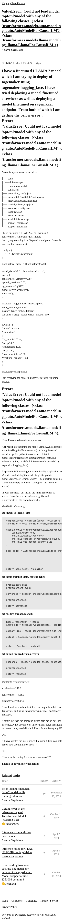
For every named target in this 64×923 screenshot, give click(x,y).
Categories (16, 900)
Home (5, 900)
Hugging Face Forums (13, 3)
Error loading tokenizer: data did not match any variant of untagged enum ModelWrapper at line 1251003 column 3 (17, 872)
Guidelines (31, 900)
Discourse (20, 914)
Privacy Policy (9, 907)
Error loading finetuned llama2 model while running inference (16, 792)
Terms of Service (49, 900)
